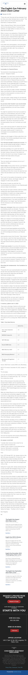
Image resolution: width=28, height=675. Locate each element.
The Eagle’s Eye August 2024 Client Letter (12, 520)
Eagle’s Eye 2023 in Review (13, 537)
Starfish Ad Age (17, 671)
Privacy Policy (9, 667)
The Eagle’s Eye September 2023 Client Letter (13, 571)
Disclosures (14, 667)
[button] (25, 4)
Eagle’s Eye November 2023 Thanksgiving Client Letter (14, 554)
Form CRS (20, 667)
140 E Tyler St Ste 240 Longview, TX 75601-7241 (14, 641)
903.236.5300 (14, 620)
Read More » (8, 533)
